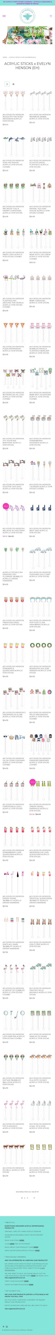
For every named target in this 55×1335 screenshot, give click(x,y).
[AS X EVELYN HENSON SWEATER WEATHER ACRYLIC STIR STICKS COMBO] (40, 744)
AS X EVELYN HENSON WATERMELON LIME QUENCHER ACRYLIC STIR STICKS (40, 853)
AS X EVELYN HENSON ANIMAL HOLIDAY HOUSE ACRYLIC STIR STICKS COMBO (40, 209)
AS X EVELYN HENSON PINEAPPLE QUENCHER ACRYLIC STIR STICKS (13, 669)
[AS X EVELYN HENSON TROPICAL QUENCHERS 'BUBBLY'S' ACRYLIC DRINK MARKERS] (40, 882)
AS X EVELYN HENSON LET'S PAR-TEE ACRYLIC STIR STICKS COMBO (14, 1036)
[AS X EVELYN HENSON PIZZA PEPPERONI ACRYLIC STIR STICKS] (14, 332)
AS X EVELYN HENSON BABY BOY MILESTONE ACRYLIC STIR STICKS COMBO (40, 396)
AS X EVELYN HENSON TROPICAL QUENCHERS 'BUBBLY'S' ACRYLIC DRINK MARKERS (40, 899)
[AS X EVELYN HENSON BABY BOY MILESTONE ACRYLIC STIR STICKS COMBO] (40, 378)
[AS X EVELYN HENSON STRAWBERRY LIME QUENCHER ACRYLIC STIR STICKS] (14, 836)
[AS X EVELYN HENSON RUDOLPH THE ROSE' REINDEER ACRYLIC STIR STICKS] (14, 100)
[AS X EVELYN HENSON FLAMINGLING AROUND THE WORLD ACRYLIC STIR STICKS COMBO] (14, 284)
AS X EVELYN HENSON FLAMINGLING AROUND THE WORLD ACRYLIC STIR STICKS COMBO (13, 302)
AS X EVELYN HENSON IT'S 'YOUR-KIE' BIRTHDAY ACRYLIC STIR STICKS (13, 441)
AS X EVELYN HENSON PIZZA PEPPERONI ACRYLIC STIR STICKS (13, 349)
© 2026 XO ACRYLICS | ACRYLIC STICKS (17, 1330)
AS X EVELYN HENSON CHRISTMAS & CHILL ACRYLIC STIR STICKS (13, 806)
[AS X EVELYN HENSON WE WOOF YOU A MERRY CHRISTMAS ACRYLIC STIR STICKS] (14, 192)
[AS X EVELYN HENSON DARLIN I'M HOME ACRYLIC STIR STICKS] (40, 1020)
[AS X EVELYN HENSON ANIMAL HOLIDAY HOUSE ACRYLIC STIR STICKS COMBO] (40, 192)
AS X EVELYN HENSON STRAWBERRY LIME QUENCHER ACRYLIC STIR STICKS (13, 853)
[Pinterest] (3, 1327)
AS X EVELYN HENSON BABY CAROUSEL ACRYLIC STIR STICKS (40, 300)
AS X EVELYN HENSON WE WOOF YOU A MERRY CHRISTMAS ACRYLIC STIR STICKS (13, 209)
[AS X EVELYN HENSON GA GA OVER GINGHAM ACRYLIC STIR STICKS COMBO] (14, 744)
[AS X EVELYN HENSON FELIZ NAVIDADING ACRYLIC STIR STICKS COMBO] (40, 698)
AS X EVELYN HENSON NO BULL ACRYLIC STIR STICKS (14, 1170)
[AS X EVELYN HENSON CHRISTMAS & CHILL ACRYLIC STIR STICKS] (14, 790)
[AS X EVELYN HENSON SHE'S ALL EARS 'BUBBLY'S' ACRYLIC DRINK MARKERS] (14, 928)
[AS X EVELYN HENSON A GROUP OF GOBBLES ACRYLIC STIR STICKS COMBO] (14, 974)
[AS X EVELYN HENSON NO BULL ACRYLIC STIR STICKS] (14, 1154)
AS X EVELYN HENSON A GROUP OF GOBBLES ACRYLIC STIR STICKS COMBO (14, 991)
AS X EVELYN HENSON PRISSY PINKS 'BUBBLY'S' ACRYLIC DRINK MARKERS (13, 899)
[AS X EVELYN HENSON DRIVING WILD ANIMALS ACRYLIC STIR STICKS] (40, 974)
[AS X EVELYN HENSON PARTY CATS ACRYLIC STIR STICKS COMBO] (14, 238)
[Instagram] (7, 1327)
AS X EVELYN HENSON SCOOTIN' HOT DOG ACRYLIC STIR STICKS (13, 486)
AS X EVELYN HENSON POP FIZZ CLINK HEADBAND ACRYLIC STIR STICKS (40, 623)
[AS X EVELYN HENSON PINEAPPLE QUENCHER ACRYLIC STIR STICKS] (14, 652)
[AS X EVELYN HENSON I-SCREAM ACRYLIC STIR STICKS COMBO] (40, 470)
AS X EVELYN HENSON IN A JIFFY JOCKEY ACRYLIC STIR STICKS (40, 1080)
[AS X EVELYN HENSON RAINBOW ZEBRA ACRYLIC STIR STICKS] (40, 100)
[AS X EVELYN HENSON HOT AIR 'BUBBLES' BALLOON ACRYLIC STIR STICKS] (14, 1064)
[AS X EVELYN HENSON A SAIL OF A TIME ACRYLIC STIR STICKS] (40, 1110)
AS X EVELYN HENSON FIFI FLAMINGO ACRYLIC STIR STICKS (13, 1126)
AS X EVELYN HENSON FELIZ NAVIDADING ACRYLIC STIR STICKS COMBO (40, 715)
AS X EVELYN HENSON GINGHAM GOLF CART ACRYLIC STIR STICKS (40, 574)
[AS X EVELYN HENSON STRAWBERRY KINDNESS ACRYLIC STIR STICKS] (40, 424)
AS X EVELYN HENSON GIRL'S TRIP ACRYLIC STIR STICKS (40, 944)
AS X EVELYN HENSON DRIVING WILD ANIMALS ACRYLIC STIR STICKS (40, 991)
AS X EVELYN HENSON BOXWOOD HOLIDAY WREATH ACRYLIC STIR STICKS (40, 669)
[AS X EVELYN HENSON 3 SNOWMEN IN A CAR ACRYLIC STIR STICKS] (14, 698)
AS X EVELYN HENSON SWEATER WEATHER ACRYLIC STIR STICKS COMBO (40, 761)
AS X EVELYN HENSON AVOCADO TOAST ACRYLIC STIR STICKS (40, 1170)
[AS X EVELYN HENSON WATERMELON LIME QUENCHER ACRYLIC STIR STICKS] (40, 836)
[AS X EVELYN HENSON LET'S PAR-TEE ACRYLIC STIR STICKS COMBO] (14, 1020)
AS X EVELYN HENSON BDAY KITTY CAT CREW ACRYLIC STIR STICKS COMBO (40, 255)
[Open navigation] (4, 16)
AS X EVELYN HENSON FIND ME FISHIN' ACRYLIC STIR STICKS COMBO (13, 163)
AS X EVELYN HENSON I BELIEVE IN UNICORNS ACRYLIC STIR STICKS (14, 530)
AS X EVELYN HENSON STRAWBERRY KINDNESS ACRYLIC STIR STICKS (40, 441)
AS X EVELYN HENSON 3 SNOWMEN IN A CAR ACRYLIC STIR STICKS (14, 714)
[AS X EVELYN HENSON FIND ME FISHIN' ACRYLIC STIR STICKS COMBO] (14, 146)
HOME (5, 57)
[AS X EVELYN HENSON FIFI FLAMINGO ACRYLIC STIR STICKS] (14, 1110)
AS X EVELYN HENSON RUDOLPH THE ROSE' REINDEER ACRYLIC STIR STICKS (13, 117)
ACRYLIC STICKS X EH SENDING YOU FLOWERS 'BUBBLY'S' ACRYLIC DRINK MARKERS (13, 576)
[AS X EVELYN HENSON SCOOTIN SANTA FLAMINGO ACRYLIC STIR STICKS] (40, 146)
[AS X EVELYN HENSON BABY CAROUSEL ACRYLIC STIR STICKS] (40, 284)
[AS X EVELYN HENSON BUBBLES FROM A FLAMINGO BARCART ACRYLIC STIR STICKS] (40, 332)
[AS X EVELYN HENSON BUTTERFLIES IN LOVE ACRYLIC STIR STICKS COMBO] (14, 378)
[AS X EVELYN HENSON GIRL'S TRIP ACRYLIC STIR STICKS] (40, 928)
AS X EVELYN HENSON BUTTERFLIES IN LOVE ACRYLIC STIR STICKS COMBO (13, 396)
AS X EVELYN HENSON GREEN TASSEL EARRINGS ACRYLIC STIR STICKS (40, 807)
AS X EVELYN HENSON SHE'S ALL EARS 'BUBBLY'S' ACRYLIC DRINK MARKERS (13, 945)
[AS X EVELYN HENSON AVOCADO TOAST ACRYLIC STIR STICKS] (40, 1154)
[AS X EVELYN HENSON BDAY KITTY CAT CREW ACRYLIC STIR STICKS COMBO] (40, 238)
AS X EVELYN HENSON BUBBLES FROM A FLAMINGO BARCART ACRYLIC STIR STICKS (40, 350)
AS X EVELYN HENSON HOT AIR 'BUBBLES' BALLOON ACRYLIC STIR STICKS (13, 1081)
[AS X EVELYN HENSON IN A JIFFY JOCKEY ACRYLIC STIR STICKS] (40, 1064)
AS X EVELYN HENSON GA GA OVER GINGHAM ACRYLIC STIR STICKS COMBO (14, 761)
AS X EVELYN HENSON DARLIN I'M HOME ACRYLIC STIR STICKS (40, 1036)
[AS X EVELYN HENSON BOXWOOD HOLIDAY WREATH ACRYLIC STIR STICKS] (40, 652)
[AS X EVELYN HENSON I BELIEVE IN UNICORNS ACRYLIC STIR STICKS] (14, 514)
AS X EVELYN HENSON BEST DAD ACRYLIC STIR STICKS (40, 530)
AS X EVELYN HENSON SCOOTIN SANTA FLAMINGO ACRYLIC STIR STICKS (40, 163)
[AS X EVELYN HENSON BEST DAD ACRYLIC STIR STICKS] (40, 514)
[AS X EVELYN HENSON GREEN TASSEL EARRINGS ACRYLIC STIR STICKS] (40, 790)
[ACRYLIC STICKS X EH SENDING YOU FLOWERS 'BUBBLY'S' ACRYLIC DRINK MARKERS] (14, 558)
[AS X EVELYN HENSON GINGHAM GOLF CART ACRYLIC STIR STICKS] (40, 558)
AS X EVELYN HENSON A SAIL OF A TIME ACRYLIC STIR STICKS (40, 1126)
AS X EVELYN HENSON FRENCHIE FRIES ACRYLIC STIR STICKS (13, 622)
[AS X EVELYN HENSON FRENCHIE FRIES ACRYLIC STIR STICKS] (14, 606)
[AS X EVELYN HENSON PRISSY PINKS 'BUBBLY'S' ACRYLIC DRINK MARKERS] (14, 882)
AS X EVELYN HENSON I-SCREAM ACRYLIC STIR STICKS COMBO (40, 486)
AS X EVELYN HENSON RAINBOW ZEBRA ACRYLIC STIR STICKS (40, 116)
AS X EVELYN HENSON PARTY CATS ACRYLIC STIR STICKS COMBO (13, 254)
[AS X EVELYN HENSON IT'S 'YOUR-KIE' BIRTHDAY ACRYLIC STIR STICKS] (14, 424)
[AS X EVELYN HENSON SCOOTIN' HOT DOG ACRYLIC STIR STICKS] (14, 470)
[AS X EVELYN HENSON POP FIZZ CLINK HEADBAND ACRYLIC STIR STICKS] (40, 606)
